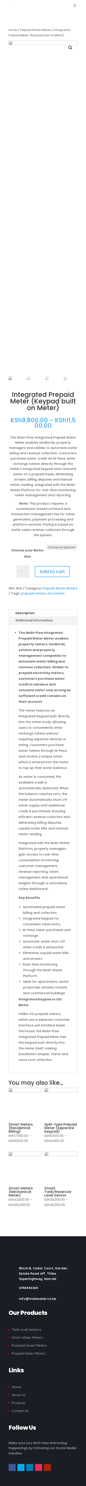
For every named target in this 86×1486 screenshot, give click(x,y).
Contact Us (20, 1411)
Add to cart (52, 571)
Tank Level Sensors (26, 1329)
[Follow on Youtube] (47, 1467)
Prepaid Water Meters (36, 30)
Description (25, 613)
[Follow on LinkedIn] (29, 1467)
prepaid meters (33, 593)
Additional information (34, 620)
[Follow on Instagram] (38, 1467)
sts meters (56, 593)
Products (18, 1403)
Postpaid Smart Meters (29, 1345)
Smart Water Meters (27, 1337)
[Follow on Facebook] (12, 1467)
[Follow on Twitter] (20, 1467)
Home (13, 30)
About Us (19, 1395)
